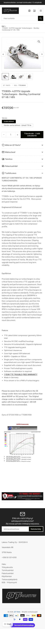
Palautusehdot (8, 573)
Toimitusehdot (8, 570)
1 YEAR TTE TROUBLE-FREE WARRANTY (20, 374)
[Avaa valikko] (40, 10)
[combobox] (22, 18)
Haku (4, 564)
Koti (3, 26)
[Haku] (40, 18)
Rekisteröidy (36, 529)
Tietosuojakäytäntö (9, 579)
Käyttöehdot (7, 576)
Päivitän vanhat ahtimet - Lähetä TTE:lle (17, 125)
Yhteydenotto (7, 567)
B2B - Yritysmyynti (9, 582)
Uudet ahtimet (9, 121)
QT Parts (17, 612)
